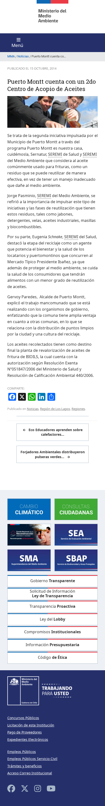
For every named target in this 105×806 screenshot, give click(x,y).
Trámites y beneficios (24, 766)
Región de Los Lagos (55, 409)
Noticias (33, 409)
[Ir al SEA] (76, 534)
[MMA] (52, 16)
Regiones (78, 409)
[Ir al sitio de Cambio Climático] (29, 509)
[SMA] (29, 560)
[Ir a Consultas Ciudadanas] (76, 509)
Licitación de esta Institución (30, 725)
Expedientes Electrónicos (27, 739)
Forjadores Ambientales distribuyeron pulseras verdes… (53, 454)
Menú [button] (17, 45)
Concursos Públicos (23, 717)
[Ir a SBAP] (76, 560)
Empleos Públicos (21, 751)
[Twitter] (25, 788)
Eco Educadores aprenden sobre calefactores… (53, 432)
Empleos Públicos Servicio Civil (32, 758)
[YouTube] (51, 788)
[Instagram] (37, 788)
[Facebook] (11, 788)
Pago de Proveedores (24, 732)
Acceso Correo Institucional (29, 773)
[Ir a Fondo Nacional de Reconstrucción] (29, 534)
